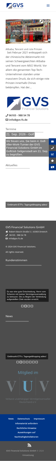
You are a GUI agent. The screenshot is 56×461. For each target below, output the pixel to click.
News (11, 418)
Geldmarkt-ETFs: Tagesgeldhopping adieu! (27, 204)
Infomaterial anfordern (26, 423)
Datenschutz (24, 418)
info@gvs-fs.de (16, 238)
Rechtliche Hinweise (26, 428)
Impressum (39, 418)
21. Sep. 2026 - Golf (20, 134)
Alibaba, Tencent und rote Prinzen (24, 49)
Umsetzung (28, 455)
